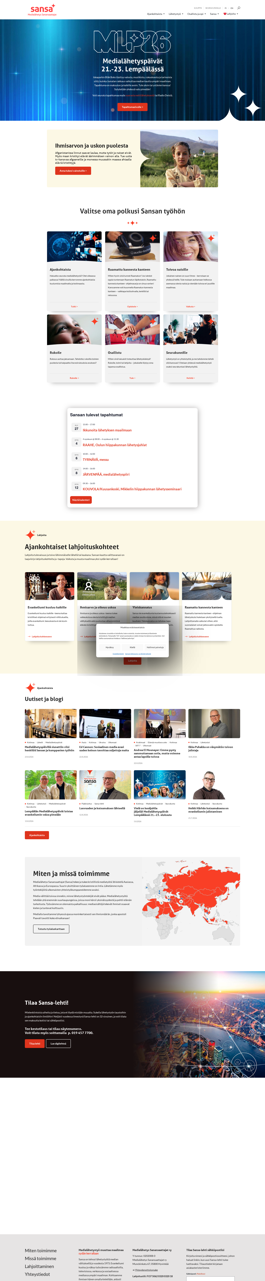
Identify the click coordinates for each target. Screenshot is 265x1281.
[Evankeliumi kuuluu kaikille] (49, 586)
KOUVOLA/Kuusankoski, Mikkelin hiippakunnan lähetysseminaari (132, 489)
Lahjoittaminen (39, 1266)
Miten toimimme (41, 1250)
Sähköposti (195, 1274)
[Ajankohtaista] (74, 246)
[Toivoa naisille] (190, 246)
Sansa (213, 14)
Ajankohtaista (154, 14)
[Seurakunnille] (190, 330)
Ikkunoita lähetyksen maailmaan (107, 430)
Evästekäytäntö (118, 654)
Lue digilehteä (58, 1043)
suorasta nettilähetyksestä (140, 95)
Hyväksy (110, 647)
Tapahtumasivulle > (132, 106)
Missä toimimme (40, 1258)
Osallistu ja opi (195, 14)
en (232, 8)
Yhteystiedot (37, 1274)
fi (225, 8)
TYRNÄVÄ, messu (96, 460)
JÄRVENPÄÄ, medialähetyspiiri (106, 474)
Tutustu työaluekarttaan (51, 928)
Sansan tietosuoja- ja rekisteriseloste (138, 654)
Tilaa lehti (34, 1043)
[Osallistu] (132, 330)
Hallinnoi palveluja (155, 647)
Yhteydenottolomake (146, 1269)
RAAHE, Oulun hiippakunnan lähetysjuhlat (115, 445)
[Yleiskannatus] (154, 586)
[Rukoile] (74, 330)
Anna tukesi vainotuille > (73, 170)
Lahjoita (231, 13)
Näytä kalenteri (81, 499)
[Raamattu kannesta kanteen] (132, 246)
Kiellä (132, 647)
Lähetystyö (175, 14)
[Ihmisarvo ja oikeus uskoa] (102, 586)
